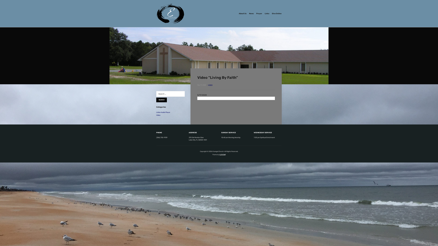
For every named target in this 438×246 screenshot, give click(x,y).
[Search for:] (170, 94)
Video (210, 85)
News (251, 14)
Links (267, 14)
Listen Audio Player (163, 112)
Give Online (277, 14)
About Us (242, 14)
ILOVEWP (222, 154)
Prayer (259, 14)
